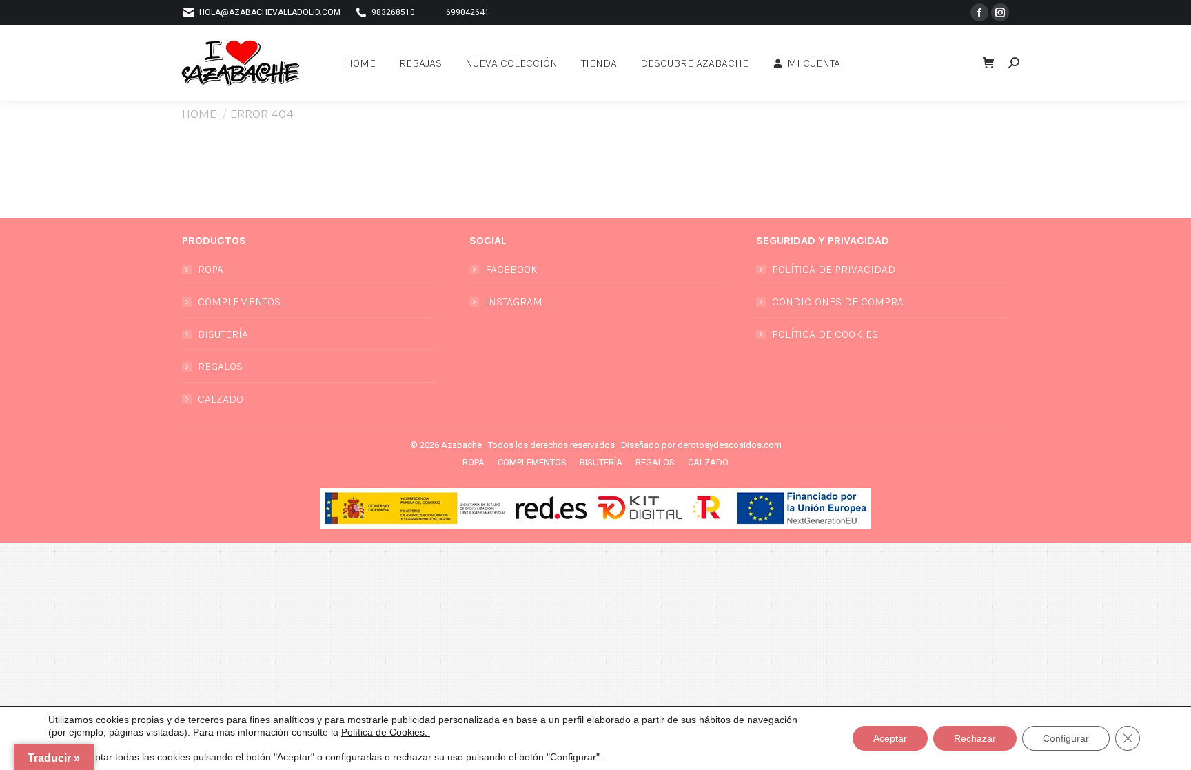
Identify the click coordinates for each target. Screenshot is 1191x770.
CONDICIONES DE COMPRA (838, 301)
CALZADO (220, 398)
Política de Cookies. (385, 732)
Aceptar (890, 738)
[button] (944, 12)
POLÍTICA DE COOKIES (825, 334)
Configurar (1066, 738)
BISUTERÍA (223, 334)
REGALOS (220, 366)
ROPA (210, 269)
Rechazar (975, 738)
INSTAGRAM (513, 301)
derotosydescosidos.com (730, 445)
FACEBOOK (511, 269)
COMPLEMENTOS (239, 301)
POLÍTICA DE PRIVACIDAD (833, 269)
